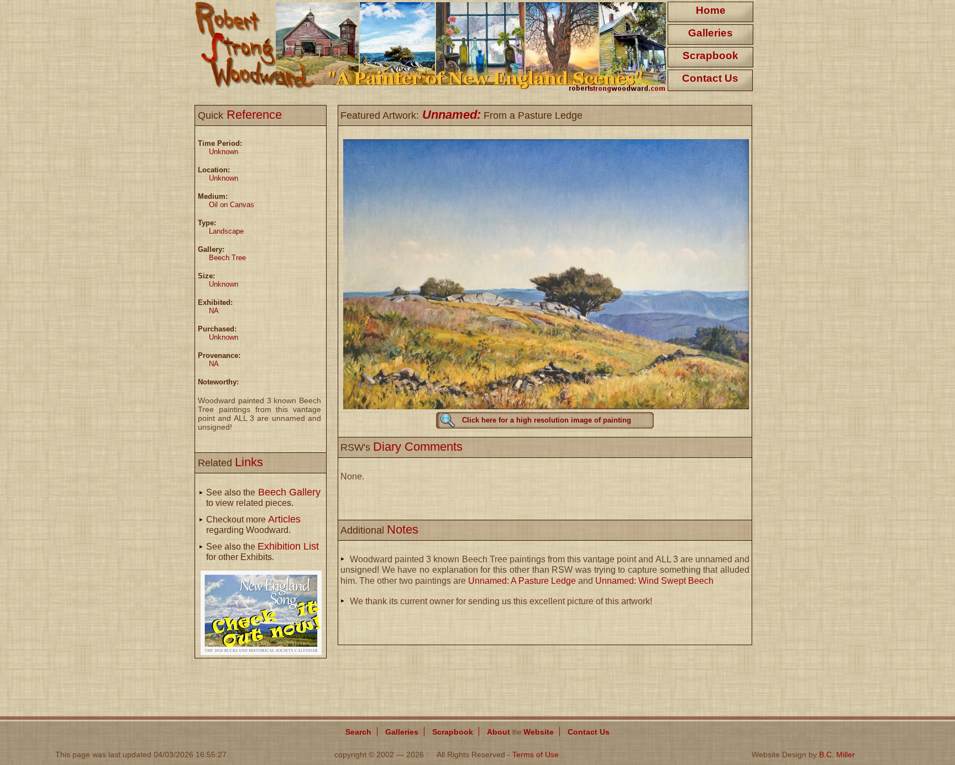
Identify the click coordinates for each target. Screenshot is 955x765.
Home (711, 10)
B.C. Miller (837, 754)
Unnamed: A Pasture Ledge (522, 580)
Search (358, 731)
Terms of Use (535, 754)
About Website (520, 731)
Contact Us (710, 78)
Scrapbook (710, 55)
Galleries (710, 33)
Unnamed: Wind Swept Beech (654, 580)
